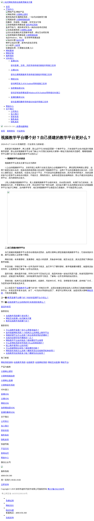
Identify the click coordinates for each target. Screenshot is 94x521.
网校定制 (10, 53)
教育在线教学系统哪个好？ (17, 321)
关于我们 (10, 109)
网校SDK (5, 403)
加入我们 (5, 426)
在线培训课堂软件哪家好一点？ (19, 338)
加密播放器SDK (8, 408)
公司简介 (5, 421)
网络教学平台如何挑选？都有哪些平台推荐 (24, 340)
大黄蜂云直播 (26, 30)
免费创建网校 (21, 126)
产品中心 (10, 9)
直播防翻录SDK (8, 412)
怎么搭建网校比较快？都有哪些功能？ (22, 348)
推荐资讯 (5, 311)
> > (13, 131)
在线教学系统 (19, 362)
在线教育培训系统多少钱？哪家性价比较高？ (25, 353)
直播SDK (5, 394)
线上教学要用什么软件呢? (17, 345)
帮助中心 (10, 106)
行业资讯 (21, 131)
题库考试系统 (32, 25)
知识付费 (20, 40)
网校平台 (65, 362)
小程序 (17, 45)
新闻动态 (5, 453)
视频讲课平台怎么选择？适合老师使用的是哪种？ (27, 335)
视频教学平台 (22, 288)
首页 (8, 7)
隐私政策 (5, 439)
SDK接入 (10, 58)
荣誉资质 (5, 430)
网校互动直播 (54, 362)
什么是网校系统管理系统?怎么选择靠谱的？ (25, 343)
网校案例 (10, 50)
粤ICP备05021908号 (55, 489)
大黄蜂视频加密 (23, 20)
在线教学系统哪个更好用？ (17, 316)
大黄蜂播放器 (32, 35)
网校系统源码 (7, 362)
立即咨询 (5, 484)
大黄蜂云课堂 (22, 14)
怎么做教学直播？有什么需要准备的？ (22, 330)
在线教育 (30, 362)
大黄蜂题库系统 (8, 385)
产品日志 (5, 449)
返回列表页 (6, 307)
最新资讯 (5, 325)
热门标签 (5, 358)
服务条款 (5, 435)
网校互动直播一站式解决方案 (18, 318)
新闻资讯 (11, 131)
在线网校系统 (41, 362)
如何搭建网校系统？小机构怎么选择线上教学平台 (27, 333)
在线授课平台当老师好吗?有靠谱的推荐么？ (26, 302)
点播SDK (5, 399)
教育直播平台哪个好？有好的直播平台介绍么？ (28, 298)
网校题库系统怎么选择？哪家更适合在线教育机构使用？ (30, 351)
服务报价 (10, 56)
